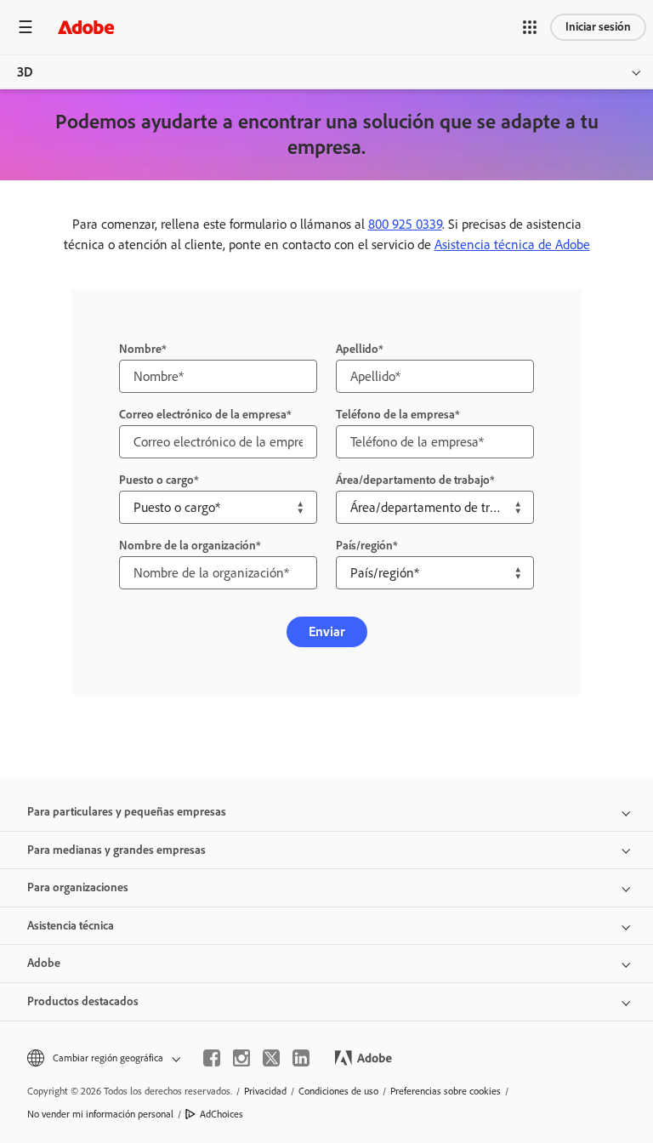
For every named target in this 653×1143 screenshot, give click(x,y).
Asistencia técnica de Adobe (512, 244)
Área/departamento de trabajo (413, 480)
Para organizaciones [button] (77, 887)
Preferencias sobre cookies (445, 1091)
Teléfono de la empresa (395, 414)
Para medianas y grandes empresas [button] (116, 850)
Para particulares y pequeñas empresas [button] (126, 812)
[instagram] (241, 1057)
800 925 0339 (405, 224)
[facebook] (211, 1057)
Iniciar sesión (598, 27)
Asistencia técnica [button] (70, 925)
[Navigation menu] (25, 27)
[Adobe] (86, 27)
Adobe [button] (43, 963)
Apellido (357, 349)
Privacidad (265, 1091)
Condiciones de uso (338, 1091)
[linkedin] (300, 1057)
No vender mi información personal (100, 1114)
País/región (364, 545)
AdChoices (221, 1114)
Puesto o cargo (156, 480)
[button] (529, 27)
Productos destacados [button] (83, 1001)
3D (25, 72)
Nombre (140, 349)
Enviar (327, 631)
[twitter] (271, 1057)
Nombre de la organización (187, 545)
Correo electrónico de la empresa (203, 414)
